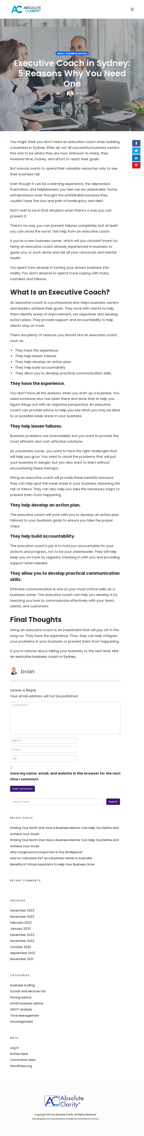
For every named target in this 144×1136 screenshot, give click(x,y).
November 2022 (22, 941)
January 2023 (20, 928)
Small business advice (72, 53)
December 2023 (22, 910)
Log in (14, 1048)
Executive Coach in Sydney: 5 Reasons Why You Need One (72, 73)
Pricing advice (20, 997)
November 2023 (22, 916)
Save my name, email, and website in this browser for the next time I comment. (65, 776)
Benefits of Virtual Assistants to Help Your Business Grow (52, 864)
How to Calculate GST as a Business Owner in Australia (51, 858)
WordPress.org (21, 1066)
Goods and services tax (28, 991)
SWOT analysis (21, 1009)
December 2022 (22, 935)
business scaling (22, 985)
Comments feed (22, 1060)
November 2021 (21, 959)
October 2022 (20, 947)
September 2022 (22, 953)
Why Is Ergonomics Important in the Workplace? (46, 852)
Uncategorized (21, 1021)
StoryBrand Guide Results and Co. (82, 1118)
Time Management (24, 1015)
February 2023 (21, 922)
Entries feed (19, 1054)
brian (28, 671)
